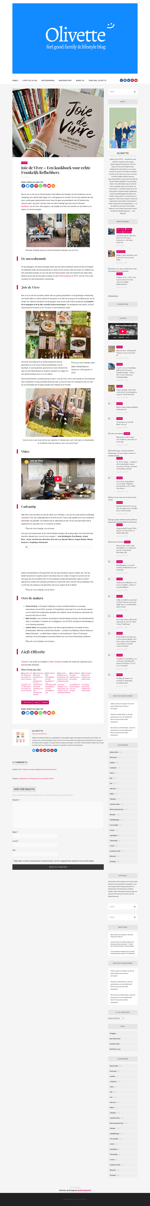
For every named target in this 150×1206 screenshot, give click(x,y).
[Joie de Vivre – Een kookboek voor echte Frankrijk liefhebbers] (58, 123)
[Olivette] (75, 38)
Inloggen (113, 1033)
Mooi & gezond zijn (116, 809)
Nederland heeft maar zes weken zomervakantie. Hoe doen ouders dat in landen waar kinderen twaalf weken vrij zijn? (126, 641)
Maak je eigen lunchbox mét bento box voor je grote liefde (126, 257)
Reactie (15, 800)
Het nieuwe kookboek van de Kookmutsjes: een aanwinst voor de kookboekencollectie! (62, 688)
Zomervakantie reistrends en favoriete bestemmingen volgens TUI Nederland (126, 392)
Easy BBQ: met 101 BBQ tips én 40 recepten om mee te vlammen (26, 687)
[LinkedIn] (128, 80)
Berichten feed (115, 1039)
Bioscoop (113, 757)
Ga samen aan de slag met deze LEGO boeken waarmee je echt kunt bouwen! (126, 239)
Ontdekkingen (47, 80)
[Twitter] (28, 186)
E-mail (15, 841)
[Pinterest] (132, 80)
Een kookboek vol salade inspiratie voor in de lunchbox (75, 687)
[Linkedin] (32, 186)
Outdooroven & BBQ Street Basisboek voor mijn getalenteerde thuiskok (38, 689)
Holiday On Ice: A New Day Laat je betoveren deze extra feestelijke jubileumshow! (126, 280)
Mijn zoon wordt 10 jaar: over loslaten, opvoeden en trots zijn (126, 439)
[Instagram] (125, 80)
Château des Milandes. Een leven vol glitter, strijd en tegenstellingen (126, 584)
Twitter (51, 662)
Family (15, 80)
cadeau (24, 203)
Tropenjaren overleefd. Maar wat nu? (125, 423)
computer (113, 768)
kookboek (25, 206)
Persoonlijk (114, 825)
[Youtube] (136, 80)
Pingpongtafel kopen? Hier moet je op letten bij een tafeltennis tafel (126, 530)
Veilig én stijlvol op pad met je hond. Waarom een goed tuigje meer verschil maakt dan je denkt (126, 603)
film (111, 778)
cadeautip (25, 518)
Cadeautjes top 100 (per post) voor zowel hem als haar (36, 778)
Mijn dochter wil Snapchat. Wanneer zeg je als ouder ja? (126, 352)
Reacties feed (114, 1044)
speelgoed (127, 232)
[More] (53, 186)
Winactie (80, 80)
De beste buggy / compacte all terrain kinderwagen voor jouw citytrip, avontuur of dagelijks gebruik (126, 465)
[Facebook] (121, 80)
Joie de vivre (27, 702)
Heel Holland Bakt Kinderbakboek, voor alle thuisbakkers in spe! (50, 688)
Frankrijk (43, 203)
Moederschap (65, 80)
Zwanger (113, 861)
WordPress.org (115, 1049)
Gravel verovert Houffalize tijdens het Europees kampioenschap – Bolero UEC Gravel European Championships (126, 372)
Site (13, 850)
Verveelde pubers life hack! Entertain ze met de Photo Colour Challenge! (126, 621)
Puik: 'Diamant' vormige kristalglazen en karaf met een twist (37, 769)
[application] (123, 331)
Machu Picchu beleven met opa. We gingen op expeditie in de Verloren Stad (126, 508)
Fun (111, 783)
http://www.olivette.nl (39, 734)
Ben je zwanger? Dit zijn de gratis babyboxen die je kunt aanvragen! (122, 706)
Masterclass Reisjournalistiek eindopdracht (127, 408)
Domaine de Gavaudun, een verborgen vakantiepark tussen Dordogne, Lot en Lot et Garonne (126, 662)
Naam (15, 832)
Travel (112, 846)
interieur (113, 788)
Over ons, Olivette (97, 80)
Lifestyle (113, 799)
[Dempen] (131, 337)
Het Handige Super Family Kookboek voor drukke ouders (86, 687)
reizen (112, 830)
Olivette (24, 163)
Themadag (113, 840)
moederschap (115, 804)
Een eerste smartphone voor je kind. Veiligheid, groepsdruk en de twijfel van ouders (125, 484)
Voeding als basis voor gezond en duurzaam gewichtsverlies (124, 680)
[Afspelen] (111, 337)
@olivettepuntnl (84, 1190)
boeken (129, 229)
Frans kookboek (65, 276)
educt (112, 773)
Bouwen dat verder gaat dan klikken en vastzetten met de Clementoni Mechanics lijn (126, 549)
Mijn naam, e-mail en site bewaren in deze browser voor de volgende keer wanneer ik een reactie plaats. (54, 861)
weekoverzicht (115, 851)
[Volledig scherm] (135, 337)
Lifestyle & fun (30, 80)
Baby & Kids (121, 229)
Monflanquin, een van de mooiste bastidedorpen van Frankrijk (126, 567)
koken (37, 702)
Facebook (58, 662)
